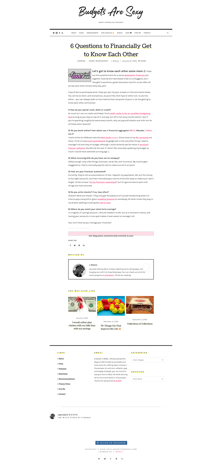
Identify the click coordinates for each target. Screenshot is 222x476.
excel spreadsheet (96, 141)
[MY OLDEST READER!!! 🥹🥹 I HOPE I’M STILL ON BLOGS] (65, 430)
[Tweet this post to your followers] (75, 245)
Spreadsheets (92, 33)
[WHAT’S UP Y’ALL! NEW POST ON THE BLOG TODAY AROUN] (126, 430)
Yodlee (148, 130)
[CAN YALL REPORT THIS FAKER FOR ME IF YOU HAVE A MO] (157, 430)
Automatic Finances (135, 75)
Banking (81, 61)
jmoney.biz (109, 275)
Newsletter (63, 374)
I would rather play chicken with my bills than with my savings (82, 325)
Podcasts (62, 369)
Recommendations (67, 379)
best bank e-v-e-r (109, 137)
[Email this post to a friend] (84, 245)
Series (120, 33)
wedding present (106, 199)
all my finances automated (102, 182)
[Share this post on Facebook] (70, 245)
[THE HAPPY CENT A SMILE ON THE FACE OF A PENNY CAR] (95, 430)
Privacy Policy (64, 384)
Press (61, 363)
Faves (81, 33)
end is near (105, 202)
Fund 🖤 (128, 33)
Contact (147, 33)
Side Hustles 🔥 (107, 33)
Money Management (98, 61)
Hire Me (138, 33)
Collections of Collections (140, 323)
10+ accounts (142, 137)
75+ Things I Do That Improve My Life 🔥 (111, 327)
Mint (132, 130)
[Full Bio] (117, 381)
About (73, 33)
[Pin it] (79, 245)
